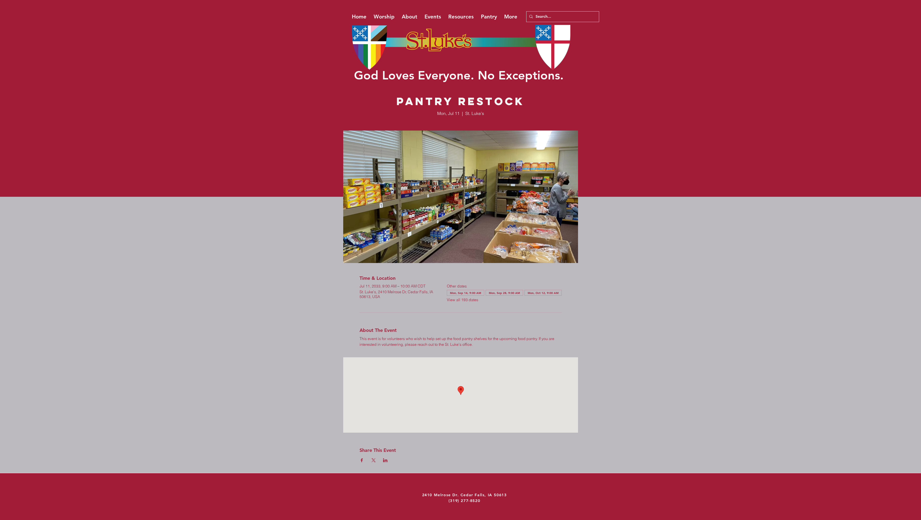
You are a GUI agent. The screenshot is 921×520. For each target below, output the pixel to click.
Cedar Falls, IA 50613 (483, 495)
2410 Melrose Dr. (441, 495)
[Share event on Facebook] (362, 460)
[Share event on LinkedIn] (385, 460)
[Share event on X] (373, 460)
